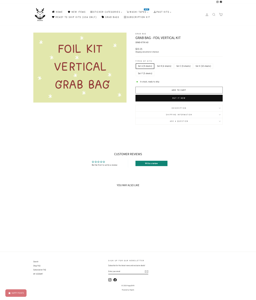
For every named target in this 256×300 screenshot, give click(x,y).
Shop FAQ (36, 266)
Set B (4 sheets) (164, 66)
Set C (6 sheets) (183, 66)
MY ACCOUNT (38, 274)
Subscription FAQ (39, 270)
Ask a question (179, 121)
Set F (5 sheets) (145, 73)
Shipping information (179, 114)
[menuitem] (57, 12)
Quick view (56, 224)
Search (35, 261)
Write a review (151, 163)
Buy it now (179, 98)
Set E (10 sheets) (203, 66)
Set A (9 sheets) (145, 66)
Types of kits (143, 61)
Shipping (138, 52)
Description (179, 108)
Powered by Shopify (128, 290)
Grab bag (140, 34)
